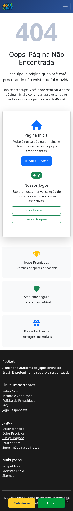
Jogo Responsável (15, 410)
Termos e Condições (17, 396)
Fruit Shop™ (11, 443)
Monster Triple (13, 471)
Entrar (51, 503)
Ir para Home (37, 161)
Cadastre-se (22, 503)
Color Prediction (36, 210)
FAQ (5, 405)
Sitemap (8, 475)
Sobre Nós (10, 391)
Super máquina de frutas (20, 447)
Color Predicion (13, 433)
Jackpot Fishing (13, 466)
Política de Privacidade (18, 400)
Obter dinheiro (13, 429)
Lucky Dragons (36, 219)
